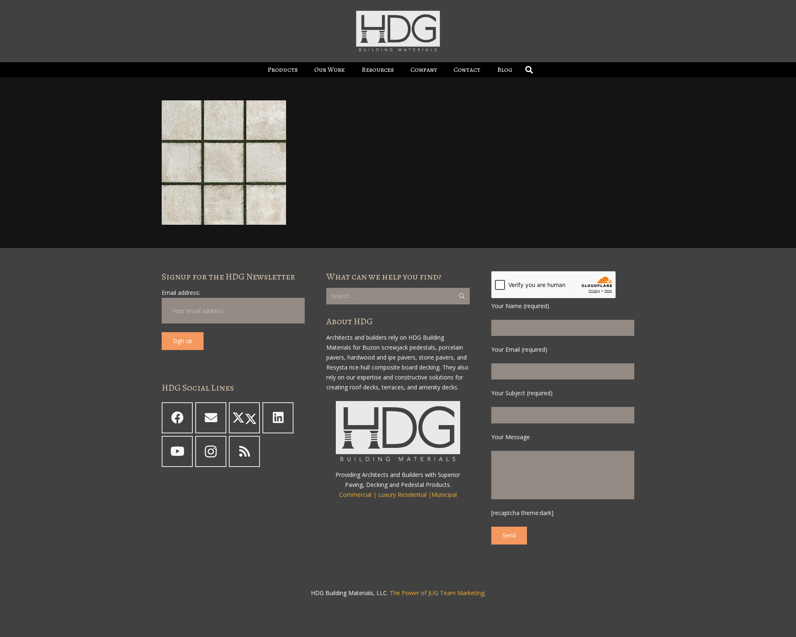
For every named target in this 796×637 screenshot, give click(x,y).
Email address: (181, 293)
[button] (303, 69)
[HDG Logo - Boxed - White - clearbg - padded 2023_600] (397, 31)
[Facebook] (177, 417)
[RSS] (244, 451)
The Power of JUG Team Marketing (437, 593)
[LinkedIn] (278, 417)
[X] (244, 417)
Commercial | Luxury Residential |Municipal (398, 494)
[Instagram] (210, 451)
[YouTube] (177, 451)
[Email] (210, 417)
